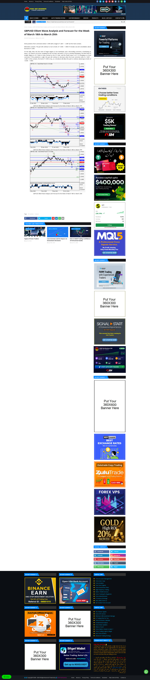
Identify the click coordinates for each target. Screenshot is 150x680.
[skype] (125, 1)
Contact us (123, 677)
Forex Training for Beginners (104, 594)
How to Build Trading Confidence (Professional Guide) (80, 239)
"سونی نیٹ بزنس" (117, 667)
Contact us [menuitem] (119, 18)
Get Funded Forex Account (103, 603)
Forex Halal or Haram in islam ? (104, 629)
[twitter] (100, 1)
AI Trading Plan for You (102, 618)
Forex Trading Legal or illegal (104, 631)
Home (25, 1)
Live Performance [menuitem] (74, 18)
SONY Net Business (30, 38)
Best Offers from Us (101, 600)
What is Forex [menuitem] (34, 18)
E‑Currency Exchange (101, 598)
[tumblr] (119, 1)
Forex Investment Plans (102, 587)
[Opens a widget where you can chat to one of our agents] (6, 677)
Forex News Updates (101, 625)
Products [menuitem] (95, 18)
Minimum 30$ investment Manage (105, 616)
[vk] (115, 1)
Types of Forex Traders (31, 239)
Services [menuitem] (85, 18)
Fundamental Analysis (102, 622)
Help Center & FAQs (67, 1)
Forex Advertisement (101, 596)
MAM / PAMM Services (102, 592)
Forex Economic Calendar (103, 620)
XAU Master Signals (101, 611)
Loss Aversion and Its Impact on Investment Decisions (57, 239)
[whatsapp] (122, 1)
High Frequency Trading (102, 589)
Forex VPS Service (101, 614)
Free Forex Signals (101, 585)
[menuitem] (26, 18)
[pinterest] (109, 1)
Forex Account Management (104, 579)
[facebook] (97, 1)
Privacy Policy (38, 1)
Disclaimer (57, 1)
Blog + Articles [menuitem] (107, 18)
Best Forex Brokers (101, 633)
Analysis (30, 27)
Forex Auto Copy (100, 581)
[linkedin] (103, 1)
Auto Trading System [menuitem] (58, 18)
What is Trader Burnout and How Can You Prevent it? (60, 22)
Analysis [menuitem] (45, 18)
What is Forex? (100, 627)
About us (31, 1)
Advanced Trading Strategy (103, 636)
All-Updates (31, 214)
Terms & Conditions (48, 1)
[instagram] (106, 1)
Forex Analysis (100, 583)
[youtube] (112, 1)
